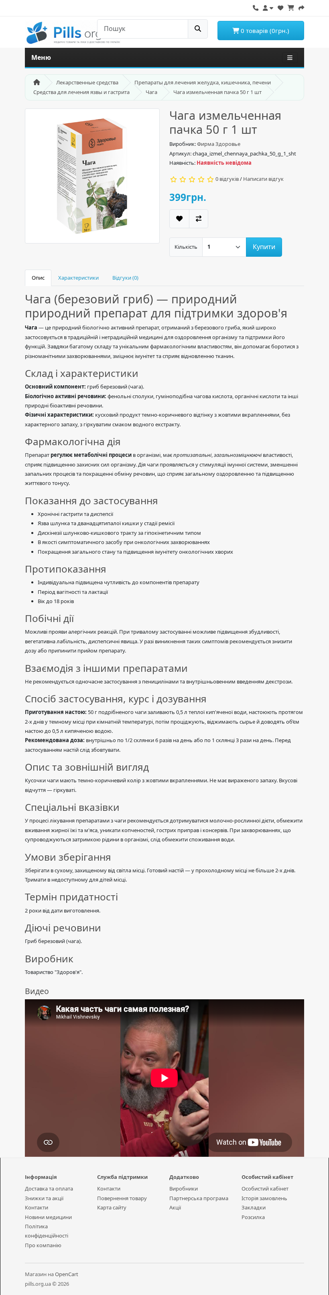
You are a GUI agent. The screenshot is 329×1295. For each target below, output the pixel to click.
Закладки (254, 1207)
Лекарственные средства (87, 82)
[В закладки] (179, 218)
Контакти (36, 1207)
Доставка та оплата (49, 1188)
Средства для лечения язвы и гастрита (81, 92)
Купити (264, 246)
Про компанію (43, 1245)
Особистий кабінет (265, 1188)
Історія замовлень (264, 1198)
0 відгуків (227, 178)
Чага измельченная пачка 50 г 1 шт (217, 92)
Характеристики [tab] (78, 277)
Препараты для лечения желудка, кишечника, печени (202, 82)
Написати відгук (263, 178)
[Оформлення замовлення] (301, 7)
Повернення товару (122, 1198)
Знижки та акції (44, 1198)
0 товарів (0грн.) (264, 31)
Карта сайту (111, 1207)
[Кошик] (291, 7)
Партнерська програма (198, 1198)
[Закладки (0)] (280, 7)
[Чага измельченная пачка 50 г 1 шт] (92, 178)
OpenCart (66, 1274)
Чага (151, 92)
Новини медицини (48, 1217)
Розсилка (253, 1217)
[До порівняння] (198, 218)
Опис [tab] (38, 277)
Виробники (183, 1188)
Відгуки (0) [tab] (125, 277)
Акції (175, 1207)
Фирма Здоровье (218, 143)
